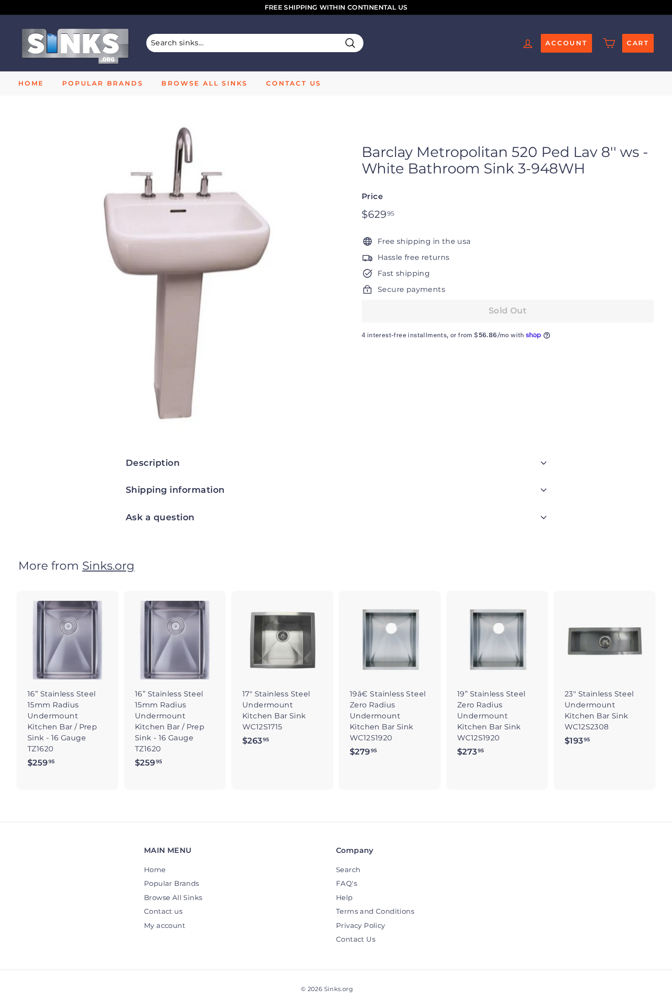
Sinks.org (108, 565)
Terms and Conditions (375, 911)
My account (164, 925)
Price (372, 196)
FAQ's (346, 883)
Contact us (293, 83)
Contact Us (355, 939)
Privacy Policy (360, 925)
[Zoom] (175, 275)
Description (153, 463)
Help (344, 897)
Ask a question (160, 517)
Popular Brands (102, 83)
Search (348, 869)
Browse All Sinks (204, 83)
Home (31, 83)
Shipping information (175, 490)
